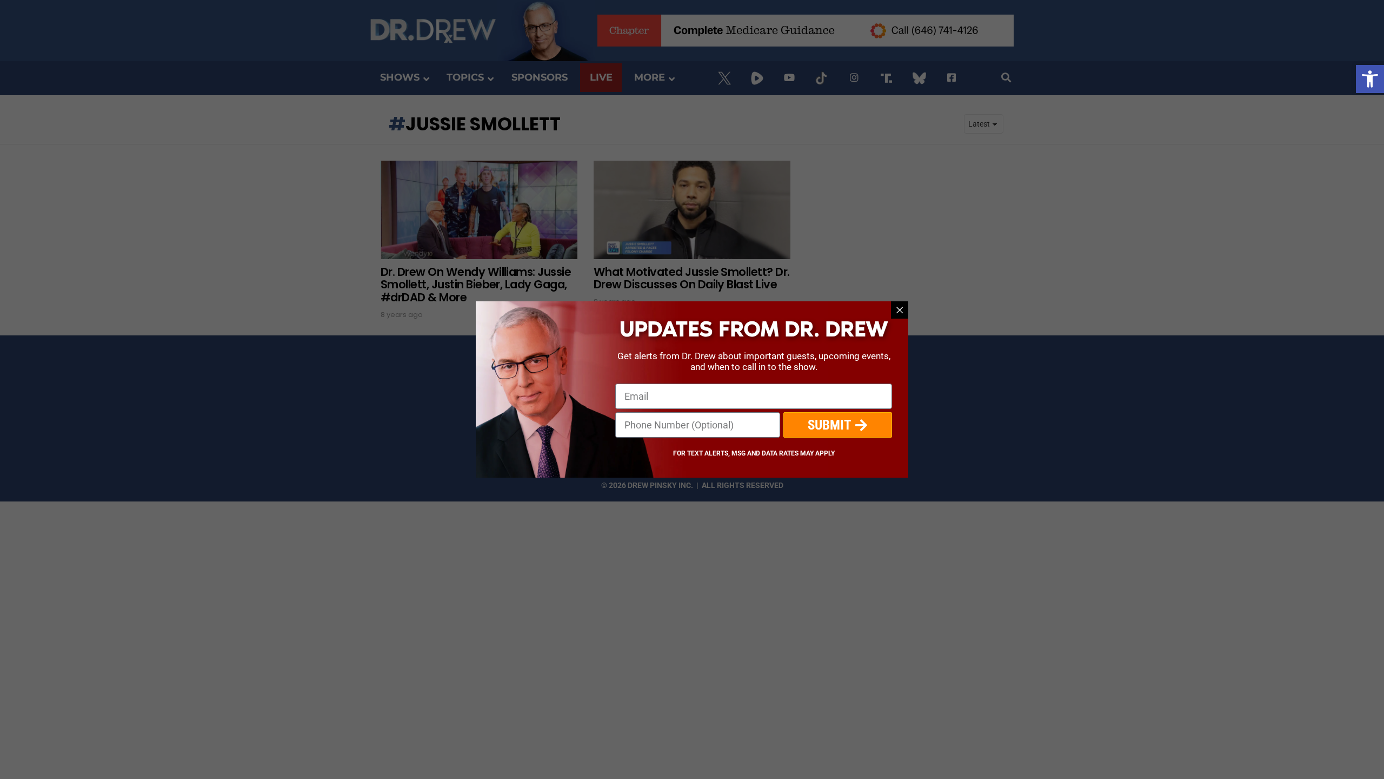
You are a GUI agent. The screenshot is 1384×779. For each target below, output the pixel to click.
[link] (1370, 79)
